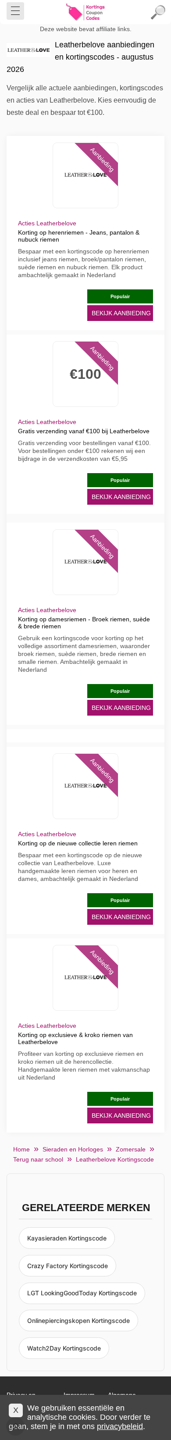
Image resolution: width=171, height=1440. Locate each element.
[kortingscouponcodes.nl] (85, 12)
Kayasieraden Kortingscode (67, 1238)
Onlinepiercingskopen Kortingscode (78, 1320)
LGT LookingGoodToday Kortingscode (82, 1293)
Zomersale (131, 1149)
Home (21, 1149)
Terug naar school (38, 1159)
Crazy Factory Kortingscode (67, 1265)
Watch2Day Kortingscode (64, 1348)
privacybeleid (120, 1426)
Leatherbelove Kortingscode (115, 1159)
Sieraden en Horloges (73, 1149)
